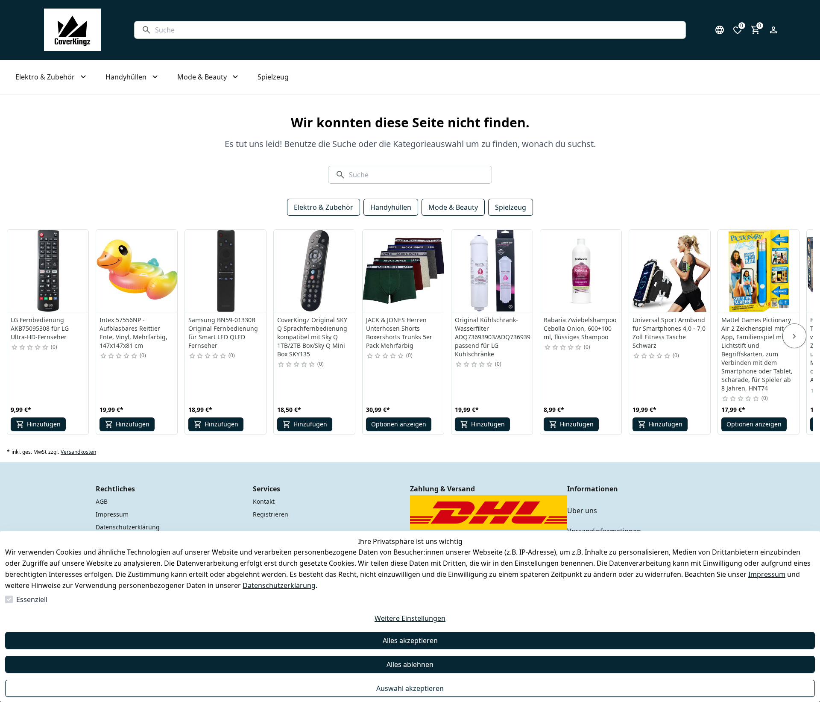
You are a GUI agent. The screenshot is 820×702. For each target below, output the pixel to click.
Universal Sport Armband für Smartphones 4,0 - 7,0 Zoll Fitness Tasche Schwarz (669, 333)
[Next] (794, 335)
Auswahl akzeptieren (410, 688)
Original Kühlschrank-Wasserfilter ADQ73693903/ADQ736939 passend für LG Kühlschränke (492, 337)
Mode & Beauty (453, 207)
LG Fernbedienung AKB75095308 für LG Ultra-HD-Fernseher (40, 328)
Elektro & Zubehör (323, 207)
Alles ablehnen (410, 664)
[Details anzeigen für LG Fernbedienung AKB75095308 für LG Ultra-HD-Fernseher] (48, 271)
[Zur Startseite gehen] (72, 30)
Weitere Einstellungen (410, 618)
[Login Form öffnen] (773, 29)
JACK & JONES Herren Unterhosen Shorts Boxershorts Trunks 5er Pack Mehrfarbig (399, 333)
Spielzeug (510, 207)
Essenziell (31, 599)
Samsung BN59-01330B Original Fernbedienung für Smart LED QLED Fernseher (223, 333)
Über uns (582, 510)
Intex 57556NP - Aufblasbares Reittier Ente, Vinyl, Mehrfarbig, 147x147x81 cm (133, 333)
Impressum (766, 574)
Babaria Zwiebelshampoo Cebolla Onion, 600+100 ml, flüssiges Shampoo (580, 328)
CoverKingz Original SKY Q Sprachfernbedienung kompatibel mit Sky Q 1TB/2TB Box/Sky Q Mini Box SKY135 (312, 337)
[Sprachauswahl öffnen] (719, 29)
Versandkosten (78, 452)
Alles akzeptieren (410, 640)
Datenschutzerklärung (279, 585)
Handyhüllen (390, 207)
